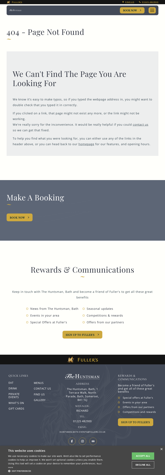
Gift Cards (16, 408)
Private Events (14, 395)
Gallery (40, 400)
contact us (140, 124)
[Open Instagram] (82, 441)
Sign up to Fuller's (80, 334)
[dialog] (82, 460)
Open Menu (152, 10)
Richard (82, 410)
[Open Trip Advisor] (93, 441)
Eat (11, 383)
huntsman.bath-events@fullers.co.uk (82, 432)
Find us (129, 2)
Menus (39, 383)
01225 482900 (150, 2)
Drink (13, 388)
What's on (16, 403)
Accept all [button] (143, 455)
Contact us (42, 388)
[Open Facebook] (72, 441)
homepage (86, 144)
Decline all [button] (143, 464)
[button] (56, 471)
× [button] (161, 449)
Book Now (130, 10)
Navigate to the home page (15, 10)
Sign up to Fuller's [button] (135, 422)
